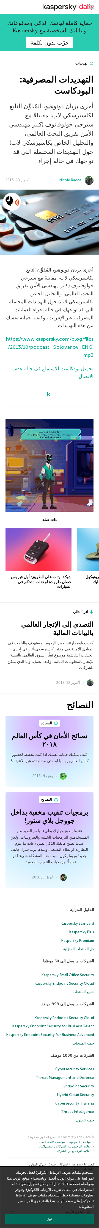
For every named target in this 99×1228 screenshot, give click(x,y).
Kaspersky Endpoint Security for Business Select (53, 1026)
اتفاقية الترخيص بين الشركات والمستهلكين (65, 1146)
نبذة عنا (77, 1164)
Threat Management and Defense (65, 1078)
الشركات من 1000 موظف (72, 1055)
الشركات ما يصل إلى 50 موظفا (68, 961)
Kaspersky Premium (77, 941)
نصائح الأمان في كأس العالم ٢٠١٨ (49, 740)
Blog (52, 1164)
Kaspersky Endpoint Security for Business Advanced (50, 1035)
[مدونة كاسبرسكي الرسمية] (68, 7)
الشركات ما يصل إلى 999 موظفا (67, 1004)
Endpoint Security (79, 1086)
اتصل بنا (89, 1164)
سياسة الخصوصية (80, 1142)
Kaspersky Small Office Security (68, 975)
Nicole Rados (70, 180)
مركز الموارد (37, 1164)
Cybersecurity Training (74, 1103)
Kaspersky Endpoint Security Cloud (64, 983)
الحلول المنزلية (82, 910)
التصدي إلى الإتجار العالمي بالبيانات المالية (57, 628)
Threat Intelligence (77, 1112)
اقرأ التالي (80, 612)
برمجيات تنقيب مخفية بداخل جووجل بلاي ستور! (49, 816)
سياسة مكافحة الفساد (51, 1142)
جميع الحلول (85, 1120)
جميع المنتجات (83, 992)
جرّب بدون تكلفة (50, 42)
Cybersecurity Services (74, 1069)
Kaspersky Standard (77, 923)
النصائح (47, 723)
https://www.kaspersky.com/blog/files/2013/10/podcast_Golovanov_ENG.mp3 (50, 347)
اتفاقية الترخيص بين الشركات (73, 1151)
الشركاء (63, 1164)
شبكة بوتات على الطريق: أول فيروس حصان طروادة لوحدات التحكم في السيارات (41, 582)
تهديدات (81, 63)
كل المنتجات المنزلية (78, 949)
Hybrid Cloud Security (75, 1095)
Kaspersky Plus (81, 932)
